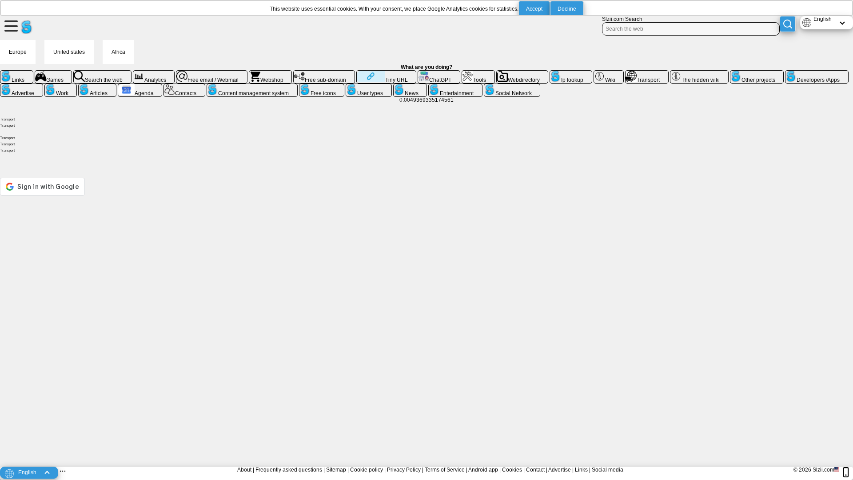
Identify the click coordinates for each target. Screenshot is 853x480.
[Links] (16, 74)
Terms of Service (445, 470)
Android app (483, 470)
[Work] (60, 87)
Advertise (559, 470)
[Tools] (478, 74)
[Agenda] (140, 87)
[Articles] (97, 87)
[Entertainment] (455, 87)
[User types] (369, 87)
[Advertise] (21, 87)
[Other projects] (757, 74)
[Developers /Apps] (817, 74)
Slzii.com (823, 470)
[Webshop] (270, 74)
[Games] (53, 74)
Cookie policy (366, 470)
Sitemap (336, 470)
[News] (410, 87)
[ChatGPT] (439, 74)
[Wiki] (609, 74)
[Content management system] (252, 87)
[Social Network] (512, 87)
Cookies (512, 470)
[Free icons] (322, 87)
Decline (567, 9)
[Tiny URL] (386, 74)
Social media (607, 470)
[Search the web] (102, 74)
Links (581, 470)
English (822, 19)
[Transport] (647, 74)
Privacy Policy (404, 470)
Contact (535, 470)
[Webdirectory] (522, 74)
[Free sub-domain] (324, 74)
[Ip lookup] (571, 74)
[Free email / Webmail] (211, 74)
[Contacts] (184, 87)
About (244, 470)
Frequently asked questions (288, 470)
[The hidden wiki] (699, 74)
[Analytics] (154, 74)
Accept (534, 9)
